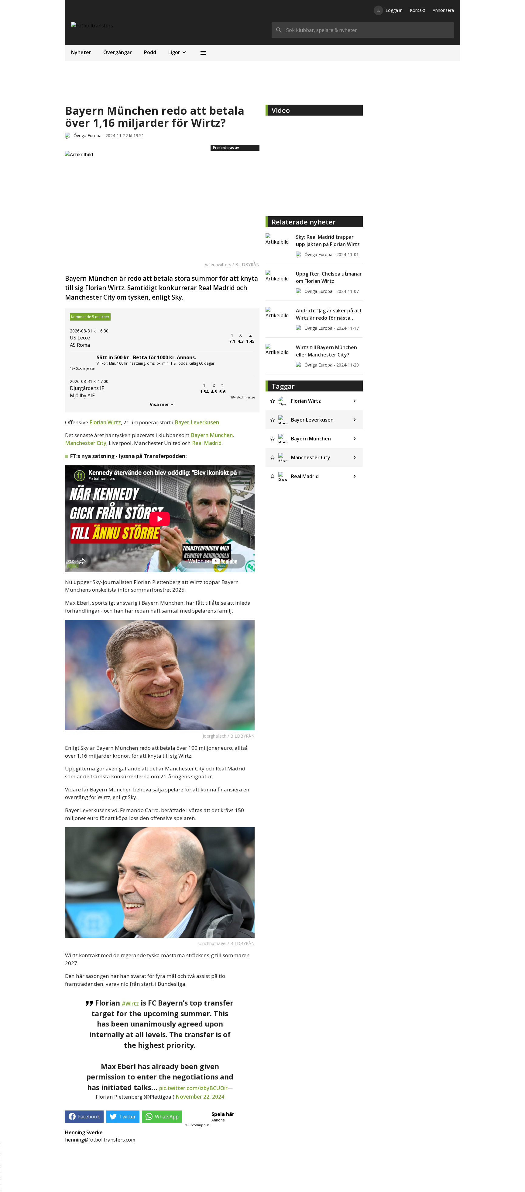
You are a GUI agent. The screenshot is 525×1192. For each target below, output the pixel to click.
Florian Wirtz (105, 422)
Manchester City (85, 443)
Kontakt (417, 10)
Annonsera (443, 10)
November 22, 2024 (200, 1096)
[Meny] (203, 53)
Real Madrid (206, 443)
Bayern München (212, 435)
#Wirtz (130, 1003)
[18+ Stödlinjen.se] (242, 389)
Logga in (394, 10)
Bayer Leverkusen (197, 422)
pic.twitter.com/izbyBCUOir (193, 1088)
